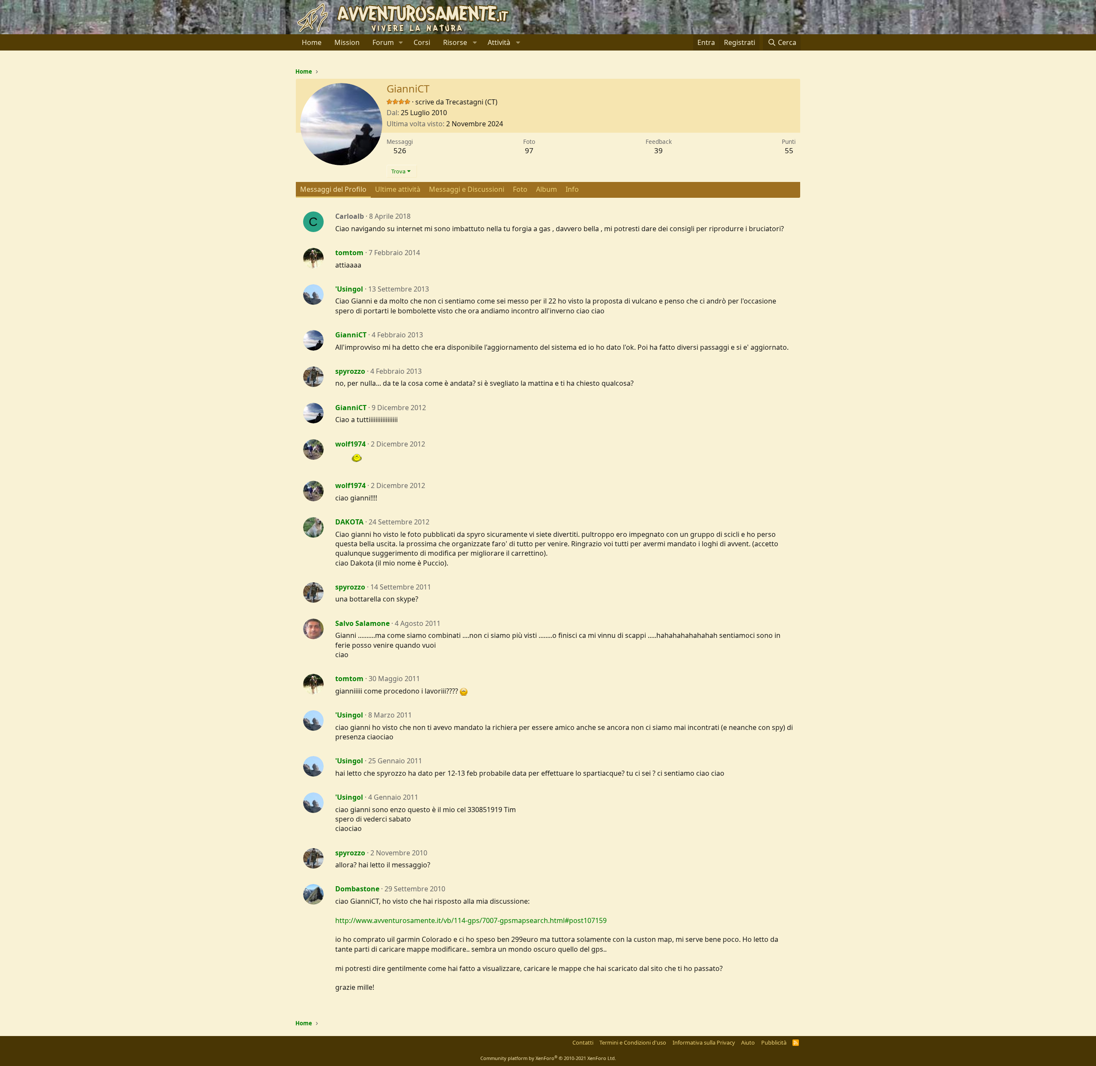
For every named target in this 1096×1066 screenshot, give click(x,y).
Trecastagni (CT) (471, 102)
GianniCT (350, 334)
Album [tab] (546, 189)
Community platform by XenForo (548, 1058)
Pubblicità (773, 1042)
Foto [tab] (520, 189)
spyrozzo (350, 371)
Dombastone (357, 888)
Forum (383, 42)
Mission (347, 42)
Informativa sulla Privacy (704, 1042)
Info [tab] (572, 189)
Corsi (422, 42)
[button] (401, 42)
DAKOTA (349, 522)
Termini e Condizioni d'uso (632, 1042)
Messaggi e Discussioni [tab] (466, 189)
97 (529, 150)
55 (789, 150)
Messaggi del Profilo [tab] (333, 189)
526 (399, 150)
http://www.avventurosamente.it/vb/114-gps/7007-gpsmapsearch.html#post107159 (471, 920)
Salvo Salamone (362, 623)
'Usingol (349, 289)
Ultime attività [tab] (397, 189)
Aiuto (748, 1042)
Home (312, 42)
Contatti (582, 1042)
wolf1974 (350, 444)
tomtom (349, 252)
